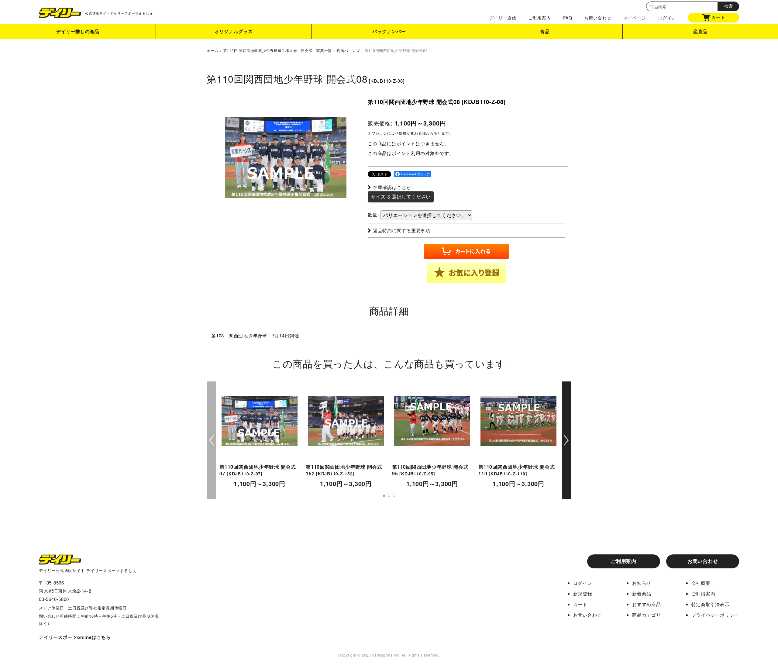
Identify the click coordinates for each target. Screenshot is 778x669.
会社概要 (701, 583)
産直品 (700, 31)
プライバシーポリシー (715, 615)
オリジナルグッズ (234, 31)
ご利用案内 (539, 18)
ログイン (667, 18)
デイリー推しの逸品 (77, 31)
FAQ (567, 18)
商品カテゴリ (646, 615)
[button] (466, 272)
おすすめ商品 (646, 604)
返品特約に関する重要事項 (401, 230)
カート (718, 17)
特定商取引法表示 (710, 604)
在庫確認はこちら (392, 187)
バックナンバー (389, 31)
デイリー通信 (502, 18)
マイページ (634, 18)
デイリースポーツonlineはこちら (75, 637)
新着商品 (641, 593)
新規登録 (582, 593)
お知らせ (641, 583)
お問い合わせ (597, 18)
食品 (545, 31)
